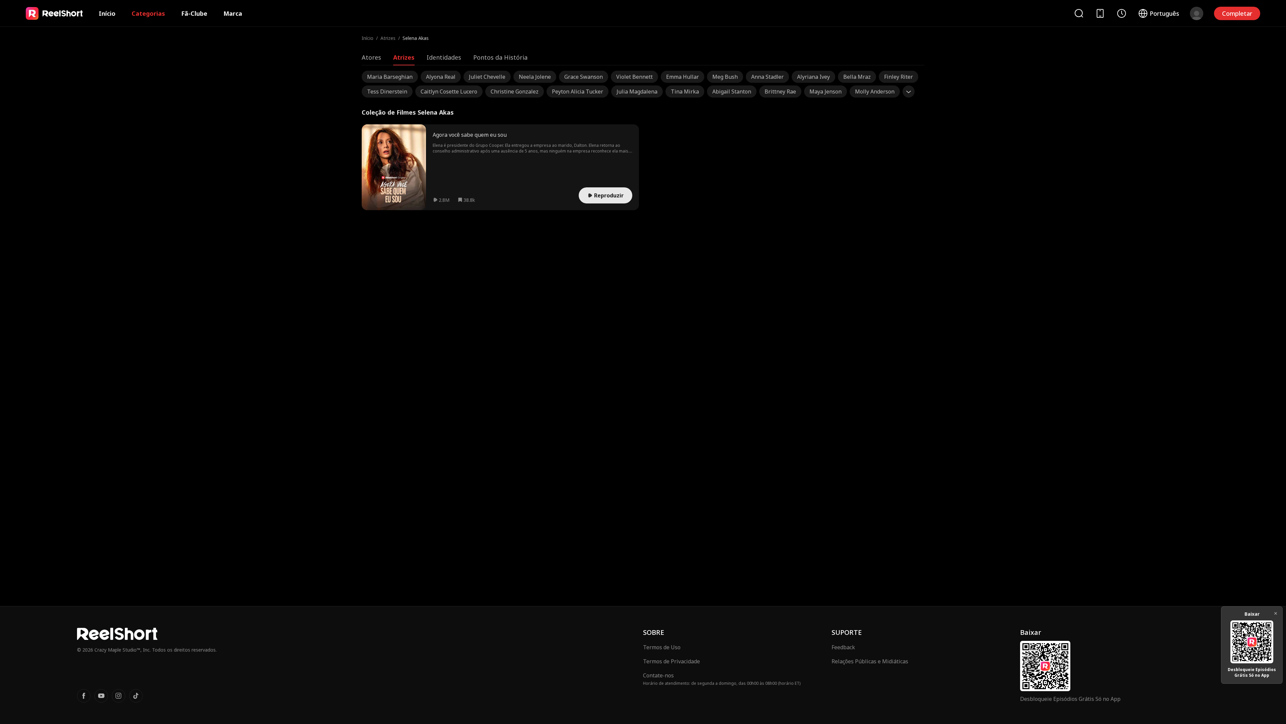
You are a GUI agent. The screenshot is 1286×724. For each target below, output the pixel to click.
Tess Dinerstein (387, 91)
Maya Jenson (825, 91)
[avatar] (1196, 13)
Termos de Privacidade (671, 661)
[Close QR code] (1275, 613)
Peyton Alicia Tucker (577, 91)
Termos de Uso (662, 647)
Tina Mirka (685, 91)
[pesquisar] (1078, 13)
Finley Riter (898, 76)
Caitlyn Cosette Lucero (449, 91)
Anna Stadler (767, 76)
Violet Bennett (634, 76)
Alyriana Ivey (813, 76)
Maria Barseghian (390, 76)
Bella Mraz (857, 76)
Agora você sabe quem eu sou (470, 134)
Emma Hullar (682, 76)
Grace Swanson (583, 76)
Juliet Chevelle (487, 76)
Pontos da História (500, 57)
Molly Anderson (875, 91)
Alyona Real (440, 76)
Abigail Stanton (731, 91)
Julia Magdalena (637, 91)
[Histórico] (1121, 13)
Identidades (444, 57)
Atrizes (388, 38)
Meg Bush (725, 76)
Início (107, 13)
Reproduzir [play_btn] (609, 195)
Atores (371, 57)
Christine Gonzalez (515, 91)
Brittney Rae (780, 91)
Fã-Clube (194, 13)
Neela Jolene (535, 76)
